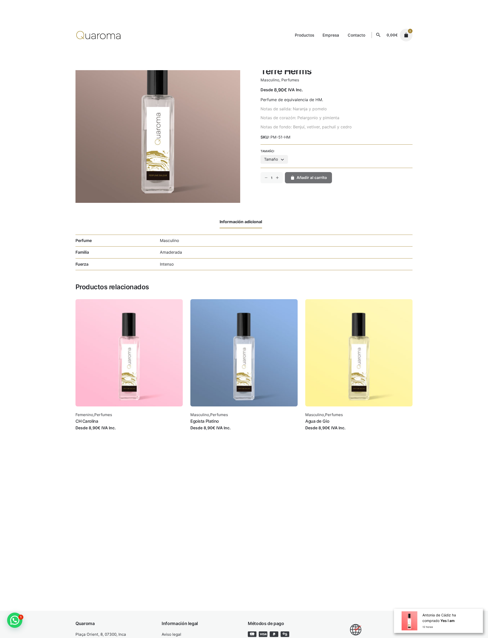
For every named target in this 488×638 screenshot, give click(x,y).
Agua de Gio (317, 421)
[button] (14, 620)
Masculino (270, 80)
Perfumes (290, 80)
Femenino (84, 414)
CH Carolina (86, 421)
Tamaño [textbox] (271, 159)
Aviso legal (171, 634)
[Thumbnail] (98, 35)
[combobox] (274, 159)
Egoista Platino (204, 421)
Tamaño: (267, 151)
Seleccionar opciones (96, 433)
